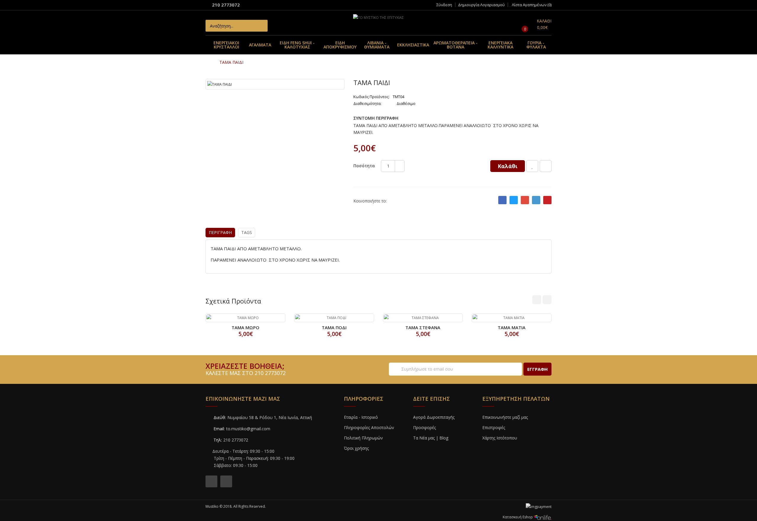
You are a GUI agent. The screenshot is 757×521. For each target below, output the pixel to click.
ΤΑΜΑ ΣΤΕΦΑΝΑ (422, 327)
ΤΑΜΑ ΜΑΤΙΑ (511, 327)
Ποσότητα (364, 165)
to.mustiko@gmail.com (248, 428)
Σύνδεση (444, 4)
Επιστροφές (493, 427)
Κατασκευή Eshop (518, 517)
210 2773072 (226, 5)
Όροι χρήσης (356, 448)
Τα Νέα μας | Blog (430, 438)
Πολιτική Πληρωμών (363, 438)
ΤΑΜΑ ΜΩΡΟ (245, 327)
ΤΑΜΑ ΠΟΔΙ (334, 327)
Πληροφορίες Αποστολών (369, 427)
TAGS (246, 232)
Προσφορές (424, 427)
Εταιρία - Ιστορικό (361, 417)
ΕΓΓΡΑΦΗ (537, 369)
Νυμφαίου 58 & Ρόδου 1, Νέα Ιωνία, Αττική (269, 417)
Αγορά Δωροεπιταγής (433, 417)
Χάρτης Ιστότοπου (499, 438)
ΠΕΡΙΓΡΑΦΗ (220, 232)
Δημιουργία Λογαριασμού (481, 4)
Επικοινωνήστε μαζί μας (505, 417)
